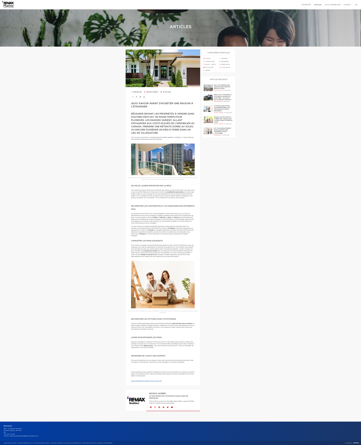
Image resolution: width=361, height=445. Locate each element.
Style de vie (225, 67)
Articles (318, 4)
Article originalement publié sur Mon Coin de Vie (146, 381)
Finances (224, 58)
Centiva (356, 442)
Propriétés (306, 4)
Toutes (208, 58)
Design (207, 70)
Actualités (209, 67)
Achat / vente (210, 64)
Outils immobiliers (333, 4)
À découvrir (209, 61)
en (356, 4)
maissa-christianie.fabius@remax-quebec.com (23, 436)
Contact (347, 4)
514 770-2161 (11, 434)
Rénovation (225, 64)
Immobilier (137, 92)
